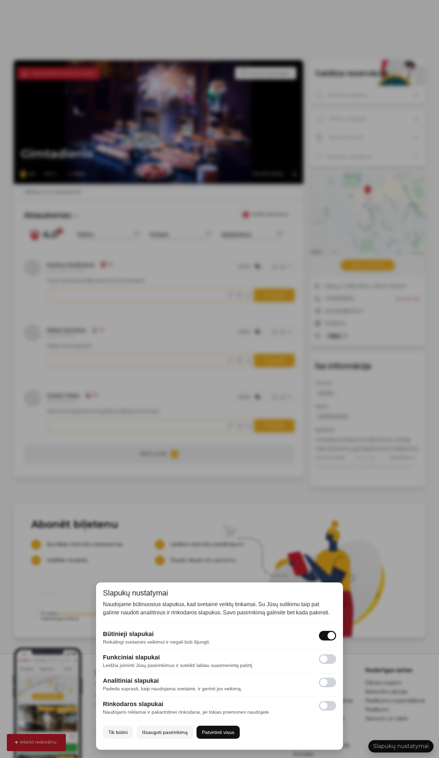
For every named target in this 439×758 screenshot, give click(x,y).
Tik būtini (118, 732)
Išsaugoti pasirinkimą (165, 732)
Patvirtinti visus (218, 732)
